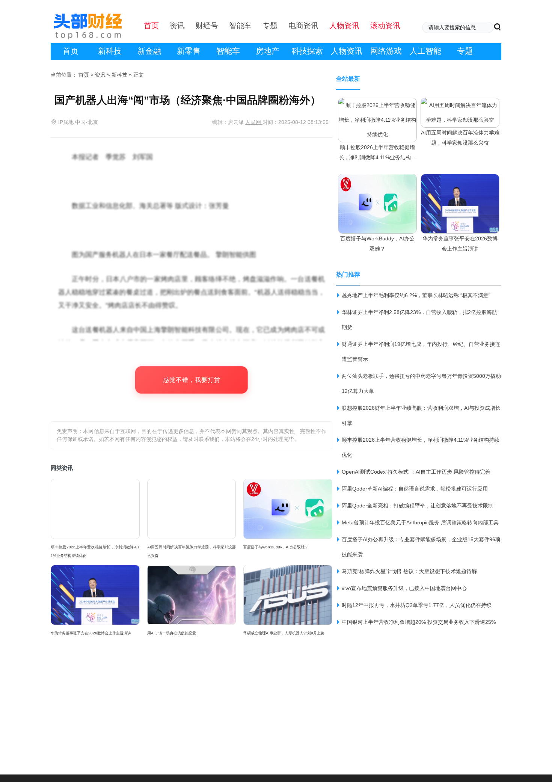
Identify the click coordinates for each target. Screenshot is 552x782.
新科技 (110, 51)
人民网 (253, 122)
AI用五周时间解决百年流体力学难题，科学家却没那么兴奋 (191, 551)
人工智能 (425, 51)
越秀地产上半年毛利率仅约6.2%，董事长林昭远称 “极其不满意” (416, 295)
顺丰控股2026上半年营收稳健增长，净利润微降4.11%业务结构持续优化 (95, 551)
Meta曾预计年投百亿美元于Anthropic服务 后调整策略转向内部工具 (420, 522)
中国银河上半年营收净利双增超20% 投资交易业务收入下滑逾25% (419, 622)
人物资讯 (346, 51)
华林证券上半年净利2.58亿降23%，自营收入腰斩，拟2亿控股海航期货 (419, 319)
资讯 (100, 75)
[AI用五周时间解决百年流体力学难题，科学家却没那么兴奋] (460, 105)
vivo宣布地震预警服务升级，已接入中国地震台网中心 (404, 588)
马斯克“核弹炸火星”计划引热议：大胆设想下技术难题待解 (409, 571)
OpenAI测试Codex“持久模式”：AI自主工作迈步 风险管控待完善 (416, 472)
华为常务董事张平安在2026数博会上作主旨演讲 (91, 633)
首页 (70, 51)
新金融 (149, 51)
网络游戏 (386, 51)
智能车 (228, 51)
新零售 (189, 51)
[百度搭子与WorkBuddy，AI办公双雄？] (377, 181)
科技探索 (307, 51)
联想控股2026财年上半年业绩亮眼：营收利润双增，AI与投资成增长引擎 (421, 415)
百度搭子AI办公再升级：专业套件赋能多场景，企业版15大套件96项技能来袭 (421, 546)
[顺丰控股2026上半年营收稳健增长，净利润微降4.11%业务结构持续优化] (377, 105)
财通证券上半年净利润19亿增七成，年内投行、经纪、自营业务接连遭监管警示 (421, 351)
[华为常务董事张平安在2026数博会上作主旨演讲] (460, 181)
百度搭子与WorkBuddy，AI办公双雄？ (275, 547)
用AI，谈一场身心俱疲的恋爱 (171, 633)
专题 (465, 51)
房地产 (267, 51)
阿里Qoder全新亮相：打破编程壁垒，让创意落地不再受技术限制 (417, 506)
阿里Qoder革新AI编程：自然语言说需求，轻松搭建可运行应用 (415, 489)
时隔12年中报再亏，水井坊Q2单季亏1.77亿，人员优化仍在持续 (417, 605)
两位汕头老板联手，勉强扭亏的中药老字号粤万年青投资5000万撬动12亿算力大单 (421, 383)
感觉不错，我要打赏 (191, 380)
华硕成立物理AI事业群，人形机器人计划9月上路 (283, 633)
